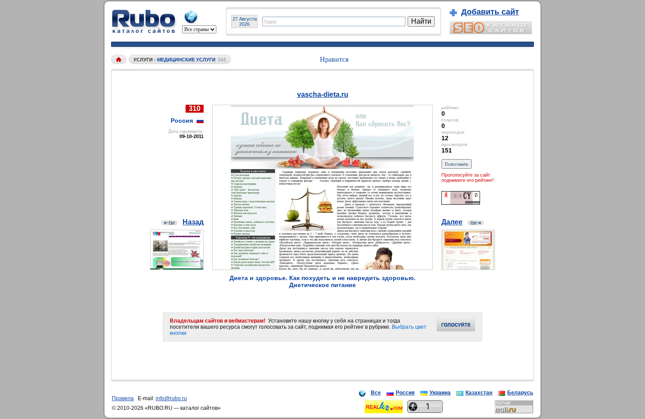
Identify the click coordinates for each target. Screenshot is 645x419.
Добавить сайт (490, 11)
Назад (193, 222)
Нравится (334, 59)
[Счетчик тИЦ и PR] (460, 202)
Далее (451, 222)
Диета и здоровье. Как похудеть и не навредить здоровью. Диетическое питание (322, 281)
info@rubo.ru (171, 398)
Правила (123, 398)
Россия (405, 393)
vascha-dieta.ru (322, 94)
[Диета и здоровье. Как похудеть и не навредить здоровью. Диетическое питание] (322, 267)
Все (376, 393)
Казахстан (479, 393)
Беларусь (520, 393)
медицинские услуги (186, 59)
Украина (440, 393)
